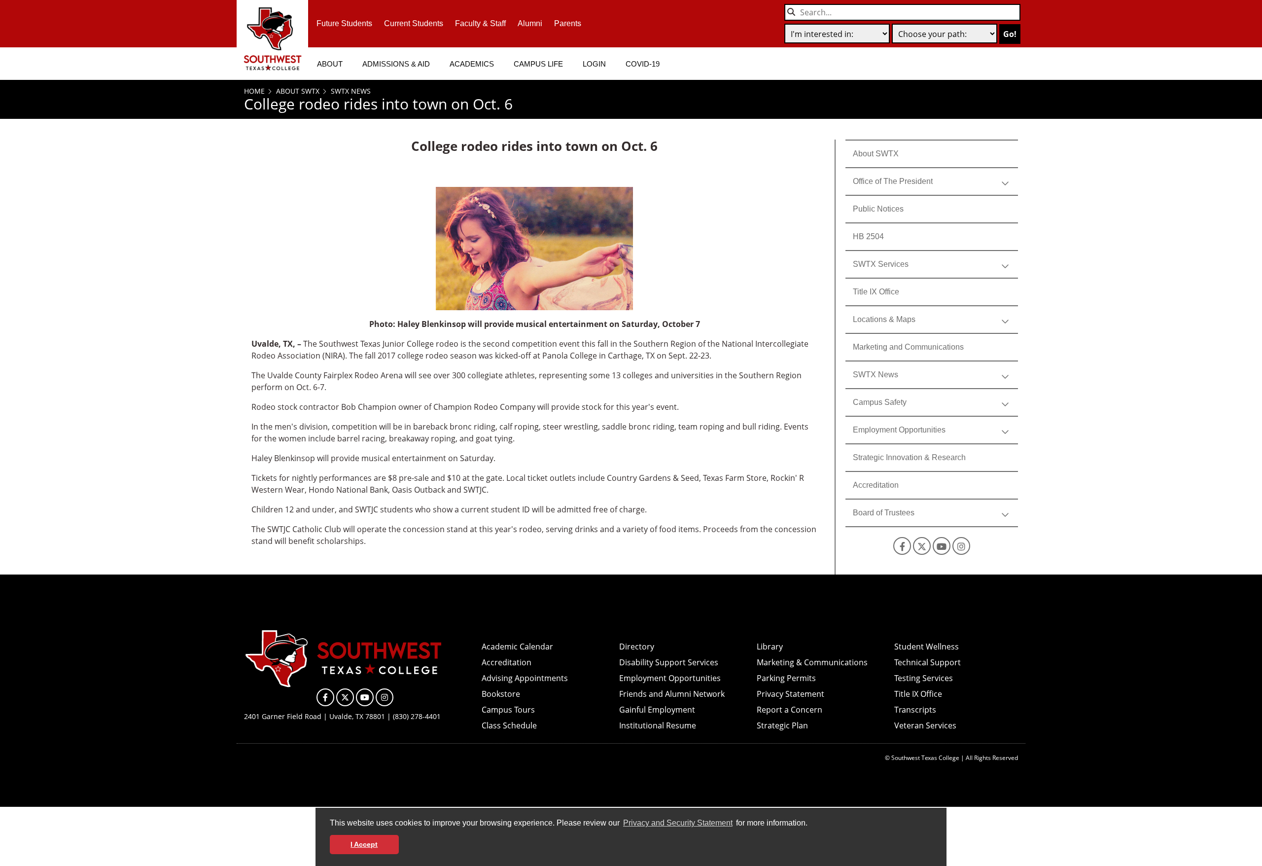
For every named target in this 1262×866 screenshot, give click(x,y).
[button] (810, 824)
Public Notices (878, 209)
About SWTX (296, 91)
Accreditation (876, 485)
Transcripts (915, 709)
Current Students (413, 23)
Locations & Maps (884, 319)
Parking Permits (786, 678)
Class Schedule (509, 725)
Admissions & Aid (396, 64)
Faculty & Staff (480, 23)
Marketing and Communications (908, 347)
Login (594, 64)
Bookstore (501, 693)
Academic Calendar (517, 646)
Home (254, 91)
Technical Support (927, 662)
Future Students (344, 23)
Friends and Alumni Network (672, 693)
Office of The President (893, 181)
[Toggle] (1005, 181)
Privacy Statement (790, 693)
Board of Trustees (883, 512)
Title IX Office (876, 292)
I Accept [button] (364, 844)
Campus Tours (508, 709)
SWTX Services (881, 264)
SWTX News (350, 91)
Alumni (530, 23)
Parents (567, 23)
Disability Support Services (668, 662)
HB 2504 (868, 236)
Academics (472, 64)
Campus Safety (880, 402)
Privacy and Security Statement (678, 823)
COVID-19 (643, 64)
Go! (1010, 34)
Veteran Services (925, 725)
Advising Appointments (525, 678)
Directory (636, 646)
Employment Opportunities (899, 430)
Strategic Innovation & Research (909, 457)
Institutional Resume (657, 725)
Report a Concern (789, 709)
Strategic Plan (782, 725)
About (330, 64)
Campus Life (538, 64)
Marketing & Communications (812, 662)
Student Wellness (926, 646)
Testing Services (923, 678)
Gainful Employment (657, 709)
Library (770, 646)
